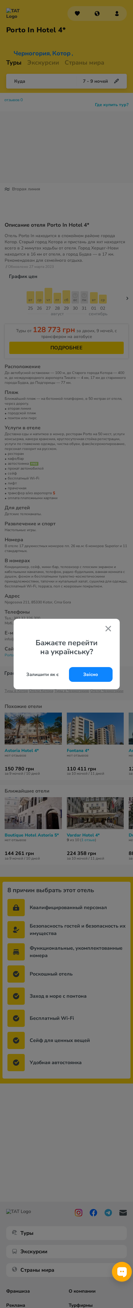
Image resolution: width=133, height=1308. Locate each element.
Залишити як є (42, 674)
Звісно (90, 674)
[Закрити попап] (108, 629)
